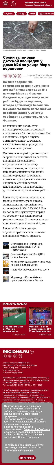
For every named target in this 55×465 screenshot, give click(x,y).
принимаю (27, 457)
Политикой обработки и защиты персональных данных (27, 431)
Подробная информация (18, 450)
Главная (31, 75)
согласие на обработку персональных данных (25, 423)
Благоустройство (44, 75)
